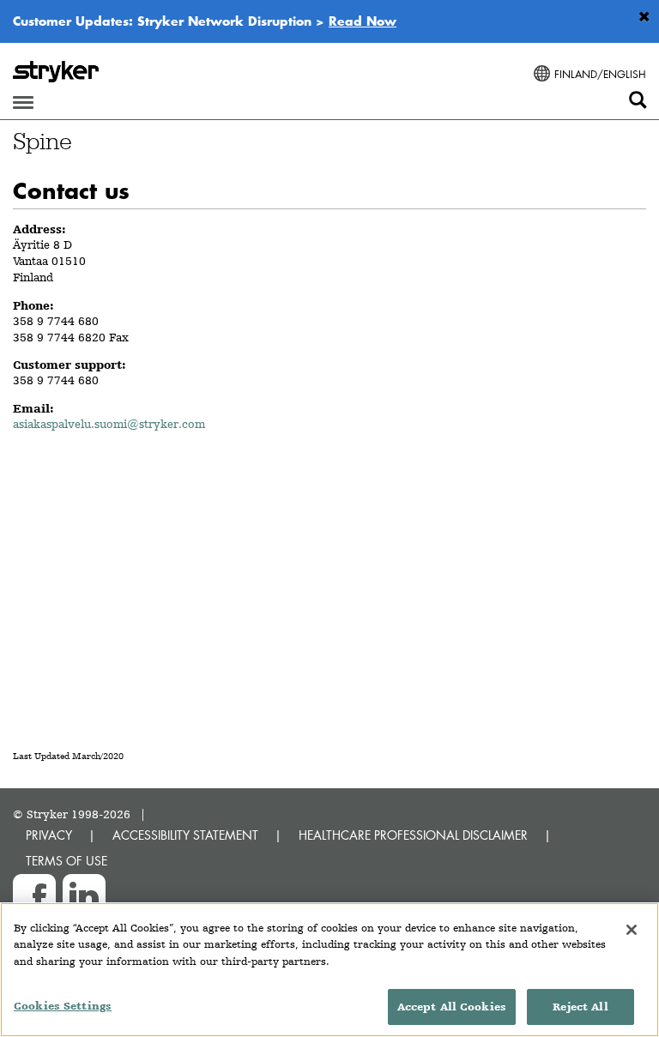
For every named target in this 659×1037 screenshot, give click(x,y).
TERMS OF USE (66, 861)
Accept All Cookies (451, 1006)
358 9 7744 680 (56, 321)
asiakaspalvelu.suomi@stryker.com (109, 424)
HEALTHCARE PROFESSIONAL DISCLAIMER (413, 835)
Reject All (580, 1006)
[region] (329, 969)
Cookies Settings (63, 1005)
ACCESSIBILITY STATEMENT (185, 835)
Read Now (362, 20)
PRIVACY (49, 835)
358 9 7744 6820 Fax (71, 337)
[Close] (631, 930)
